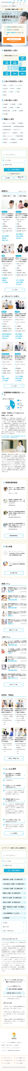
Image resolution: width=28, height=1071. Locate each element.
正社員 (4, 323)
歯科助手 (5, 139)
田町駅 (11, 107)
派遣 (4, 223)
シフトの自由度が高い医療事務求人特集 (17, 564)
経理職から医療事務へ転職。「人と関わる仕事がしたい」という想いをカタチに (17, 501)
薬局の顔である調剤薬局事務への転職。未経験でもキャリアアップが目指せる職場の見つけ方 (17, 525)
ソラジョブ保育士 (19, 1063)
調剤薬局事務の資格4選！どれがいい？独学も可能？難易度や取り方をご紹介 (17, 675)
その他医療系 (13, 142)
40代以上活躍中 (19, 236)
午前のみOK (18, 238)
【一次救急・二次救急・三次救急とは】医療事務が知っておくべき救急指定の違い (17, 650)
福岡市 (5, 95)
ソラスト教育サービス (20, 1060)
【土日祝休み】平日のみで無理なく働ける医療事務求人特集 (17, 554)
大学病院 (17, 311)
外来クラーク (17, 129)
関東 (22, 69)
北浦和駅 (13, 104)
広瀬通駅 (5, 104)
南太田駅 (19, 230)
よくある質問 (15, 1045)
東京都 (4, 228)
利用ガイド (19, 1042)
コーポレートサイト (7, 1057)
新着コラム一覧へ (13, 630)
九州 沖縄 (7, 73)
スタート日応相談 (20, 280)
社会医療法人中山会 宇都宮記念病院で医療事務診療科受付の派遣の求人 (8, 259)
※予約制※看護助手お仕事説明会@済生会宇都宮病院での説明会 (20, 739)
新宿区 (5, 91)
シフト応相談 (5, 282)
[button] (14, 775)
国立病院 (4, 311)
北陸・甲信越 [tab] (22, 196)
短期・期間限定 (5, 236)
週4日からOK (5, 240)
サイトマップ (4, 1050)
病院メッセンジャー (8, 136)
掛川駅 (14, 110)
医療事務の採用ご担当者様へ (14, 1050)
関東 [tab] (14, 196)
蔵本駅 (4, 373)
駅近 (3, 376)
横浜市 (19, 88)
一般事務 (21, 139)
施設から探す (20, 177)
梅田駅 (21, 110)
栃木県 (4, 272)
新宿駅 (5, 107)
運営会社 (3, 1045)
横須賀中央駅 (6, 110)
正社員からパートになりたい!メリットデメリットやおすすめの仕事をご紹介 (17, 658)
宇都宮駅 (5, 275)
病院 (3, 255)
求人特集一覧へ (14, 572)
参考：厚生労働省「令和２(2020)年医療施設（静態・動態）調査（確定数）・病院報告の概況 (13, 436)
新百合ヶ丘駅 (20, 275)
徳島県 (4, 370)
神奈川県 (19, 228)
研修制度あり (5, 278)
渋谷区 (11, 85)
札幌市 (5, 85)
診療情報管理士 (7, 129)
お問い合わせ (9, 1045)
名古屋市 (5, 88)
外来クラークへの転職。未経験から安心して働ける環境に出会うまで (17, 489)
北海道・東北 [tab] (6, 196)
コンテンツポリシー (16, 1047)
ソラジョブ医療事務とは (11, 1042)
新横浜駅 (5, 330)
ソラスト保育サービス (7, 1060)
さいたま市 (19, 85)
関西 (15, 73)
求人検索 (7, 178)
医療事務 (21, 123)
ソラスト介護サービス (20, 1057)
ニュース (3, 1042)
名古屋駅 (5, 114)
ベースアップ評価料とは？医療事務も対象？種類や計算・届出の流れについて (17, 642)
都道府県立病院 (5, 353)
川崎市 (24, 272)
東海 (22, 73)
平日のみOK (18, 284)
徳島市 (8, 370)
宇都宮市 (9, 272)
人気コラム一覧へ (13, 684)
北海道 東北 (22, 58)
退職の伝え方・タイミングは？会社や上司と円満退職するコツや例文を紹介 (17, 621)
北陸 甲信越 (14, 62)
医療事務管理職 (7, 126)
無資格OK (4, 238)
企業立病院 (17, 353)
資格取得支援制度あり (7, 334)
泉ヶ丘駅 (18, 330)
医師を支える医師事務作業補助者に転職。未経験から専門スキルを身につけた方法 (17, 513)
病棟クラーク (6, 132)
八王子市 (9, 228)
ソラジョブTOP (4, 6)
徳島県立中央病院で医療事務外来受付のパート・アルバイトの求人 (7, 357)
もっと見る (15, 289)
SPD (22, 132)
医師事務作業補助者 (19, 126)
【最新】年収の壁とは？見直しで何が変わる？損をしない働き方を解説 (17, 597)
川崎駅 (18, 107)
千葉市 (18, 91)
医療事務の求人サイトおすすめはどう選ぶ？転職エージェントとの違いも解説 (17, 589)
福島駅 (18, 373)
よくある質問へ (14, 833)
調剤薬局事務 (19, 136)
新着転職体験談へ (14, 535)
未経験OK (4, 280)
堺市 (21, 328)
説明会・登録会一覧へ (14, 758)
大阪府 (18, 328)
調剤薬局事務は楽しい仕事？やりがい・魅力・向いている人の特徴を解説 (17, 605)
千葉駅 (20, 104)
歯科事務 (13, 139)
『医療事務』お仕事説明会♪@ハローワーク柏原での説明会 (7, 739)
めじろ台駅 (6, 230)
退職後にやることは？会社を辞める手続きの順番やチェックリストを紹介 (17, 613)
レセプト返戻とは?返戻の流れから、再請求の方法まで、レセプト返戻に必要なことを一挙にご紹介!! (17, 666)
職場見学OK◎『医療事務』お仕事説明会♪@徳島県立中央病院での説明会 (7, 710)
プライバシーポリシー (6, 1047)
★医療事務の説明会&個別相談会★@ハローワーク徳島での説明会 (20, 710)
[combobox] (14, 154)
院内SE (5, 142)
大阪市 (11, 91)
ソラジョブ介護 (6, 1063)
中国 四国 (7, 62)
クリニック (4, 211)
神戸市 (12, 88)
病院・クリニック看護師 (9, 123)
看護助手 (15, 132)
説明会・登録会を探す (8, 930)
